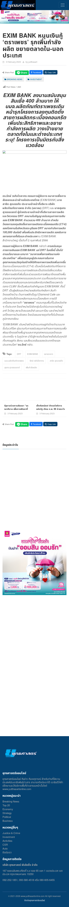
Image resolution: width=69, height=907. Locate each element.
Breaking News (11, 801)
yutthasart (32, 61)
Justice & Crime (11, 833)
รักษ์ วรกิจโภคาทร (37, 360)
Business (8, 820)
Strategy (7, 813)
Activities (7, 840)
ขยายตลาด (48, 353)
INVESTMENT (36, 79)
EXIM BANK (32, 353)
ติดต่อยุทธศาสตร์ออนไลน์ (34, 900)
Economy (8, 809)
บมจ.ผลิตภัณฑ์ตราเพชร (14, 360)
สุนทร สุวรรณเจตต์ (12, 367)
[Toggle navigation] (62, 5)
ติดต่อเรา (7, 852)
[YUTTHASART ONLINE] (18, 5)
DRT (19, 353)
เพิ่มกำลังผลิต (31, 367)
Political (7, 817)
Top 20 (6, 805)
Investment (9, 837)
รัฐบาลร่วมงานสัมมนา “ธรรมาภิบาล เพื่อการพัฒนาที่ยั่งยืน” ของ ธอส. (16, 409)
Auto (5, 848)
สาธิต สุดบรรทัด (56, 360)
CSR (5, 844)
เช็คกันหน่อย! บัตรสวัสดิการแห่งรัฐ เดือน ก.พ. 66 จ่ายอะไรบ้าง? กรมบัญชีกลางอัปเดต (50, 409)
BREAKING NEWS (14, 79)
